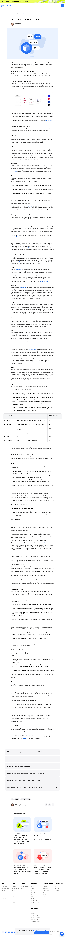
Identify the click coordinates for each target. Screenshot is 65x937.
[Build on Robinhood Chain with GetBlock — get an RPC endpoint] (32, 1)
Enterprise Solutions (6, 894)
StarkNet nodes (32, 349)
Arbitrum (13, 896)
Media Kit (33, 913)
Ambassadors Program (36, 917)
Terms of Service (46, 886)
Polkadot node (32, 306)
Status (22, 905)
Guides (16, 799)
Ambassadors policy (47, 896)
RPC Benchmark (24, 897)
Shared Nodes (4, 886)
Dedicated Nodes (5, 888)
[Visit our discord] (9, 932)
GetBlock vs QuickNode (36, 902)
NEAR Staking (4, 898)
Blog (17, 13)
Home (12, 13)
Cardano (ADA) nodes (31, 323)
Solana (13, 892)
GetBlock (30, 206)
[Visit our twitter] (6, 932)
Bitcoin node (42, 229)
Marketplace (33, 911)
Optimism (14, 902)
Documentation (24, 894)
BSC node (21, 261)
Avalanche (14, 900)
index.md (57, 890)
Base (13, 894)
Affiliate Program (34, 915)
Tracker (3, 890)
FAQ (32, 896)
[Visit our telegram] (3, 932)
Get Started (23, 899)
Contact (33, 892)
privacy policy (35, 930)
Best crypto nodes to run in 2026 (27, 13)
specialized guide (43, 281)
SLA (2, 900)
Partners (22, 888)
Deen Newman (17, 23)
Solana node (18, 269)
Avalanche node (23, 287)
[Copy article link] (43, 804)
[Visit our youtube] (12, 932)
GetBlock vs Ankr (34, 898)
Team (32, 888)
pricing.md (57, 892)
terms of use (43, 930)
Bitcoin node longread (49, 542)
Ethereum (14, 886)
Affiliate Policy (46, 894)
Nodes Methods (24, 901)
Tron (13, 898)
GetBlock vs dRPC (35, 904)
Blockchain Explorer (25, 886)
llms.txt (56, 886)
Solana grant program (35, 921)
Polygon (13, 890)
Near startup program (35, 919)
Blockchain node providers (17, 202)
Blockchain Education (25, 799)
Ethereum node (31, 247)
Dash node (29, 340)
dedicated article (42, 159)
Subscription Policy (47, 892)
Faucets (3, 896)
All (12, 799)
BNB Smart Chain (15, 888)
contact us (25, 738)
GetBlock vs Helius (35, 900)
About (32, 886)
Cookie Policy (46, 890)
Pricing (3, 892)
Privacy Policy (46, 888)
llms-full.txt (57, 888)
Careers (33, 894)
